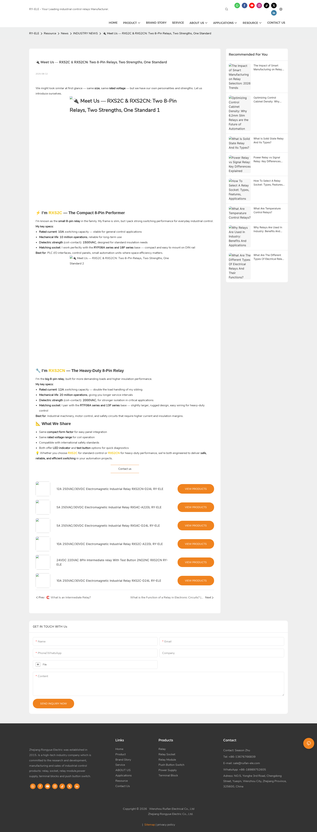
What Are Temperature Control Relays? (267, 210)
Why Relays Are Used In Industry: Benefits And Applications (268, 229)
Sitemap (149, 825)
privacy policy (166, 825)
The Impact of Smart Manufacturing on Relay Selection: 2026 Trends (268, 67)
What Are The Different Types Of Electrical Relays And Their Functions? (269, 257)
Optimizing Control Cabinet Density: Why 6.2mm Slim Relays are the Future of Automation (268, 99)
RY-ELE (34, 33)
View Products (196, 489)
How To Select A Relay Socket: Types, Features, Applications (268, 182)
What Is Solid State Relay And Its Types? (269, 140)
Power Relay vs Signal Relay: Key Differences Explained (267, 159)
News (64, 33)
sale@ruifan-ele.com (246, 763)
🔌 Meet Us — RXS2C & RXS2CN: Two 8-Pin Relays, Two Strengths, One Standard (157, 33)
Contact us (124, 469)
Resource (50, 33)
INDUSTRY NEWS (85, 33)
